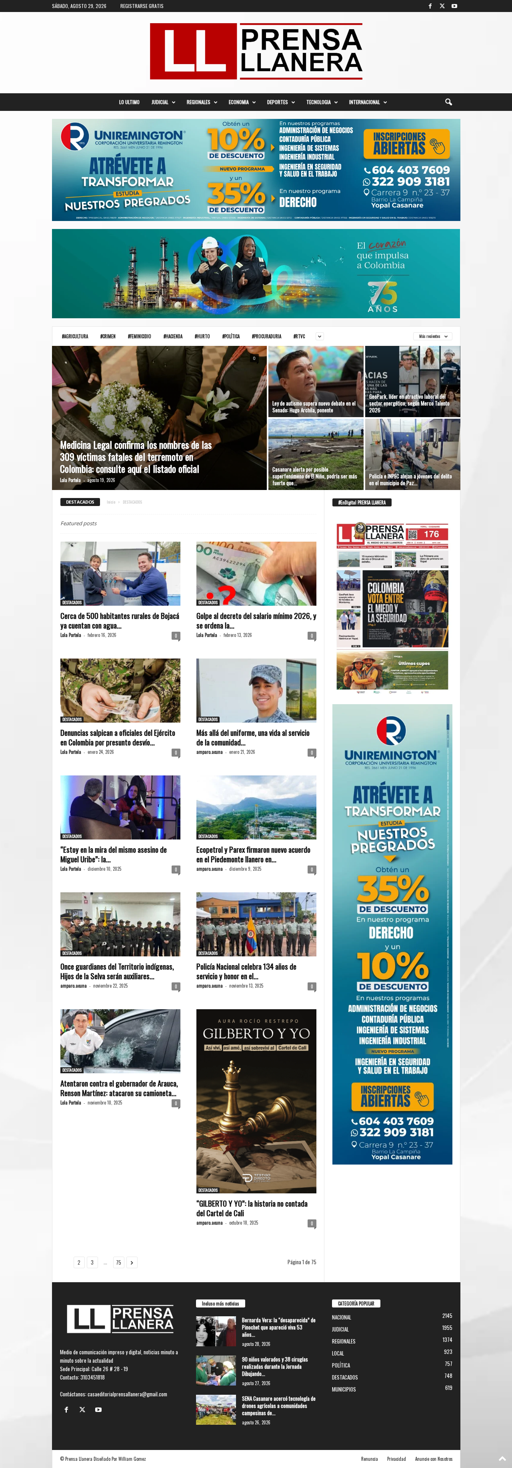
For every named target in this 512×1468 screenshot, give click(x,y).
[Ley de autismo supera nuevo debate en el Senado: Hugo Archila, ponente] (316, 381)
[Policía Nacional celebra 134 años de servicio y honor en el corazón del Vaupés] (256, 924)
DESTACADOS (72, 602)
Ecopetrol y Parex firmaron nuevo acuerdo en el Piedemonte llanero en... (253, 853)
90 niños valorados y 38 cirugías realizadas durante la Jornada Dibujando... (275, 1366)
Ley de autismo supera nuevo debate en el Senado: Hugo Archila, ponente (314, 406)
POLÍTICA (341, 1365)
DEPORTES (277, 101)
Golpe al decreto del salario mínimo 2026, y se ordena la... (256, 620)
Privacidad (396, 1459)
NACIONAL (341, 1317)
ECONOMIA (239, 101)
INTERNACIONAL (364, 101)
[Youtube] (454, 6)
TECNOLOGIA (318, 101)
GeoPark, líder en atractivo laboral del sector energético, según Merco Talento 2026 (409, 403)
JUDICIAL (160, 101)
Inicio (111, 502)
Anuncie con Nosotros (434, 1459)
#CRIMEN (108, 336)
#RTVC (299, 336)
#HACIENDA (173, 336)
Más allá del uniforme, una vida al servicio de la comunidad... (253, 737)
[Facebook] (430, 6)
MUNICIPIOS (344, 1389)
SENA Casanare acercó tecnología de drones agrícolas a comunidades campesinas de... (279, 1405)
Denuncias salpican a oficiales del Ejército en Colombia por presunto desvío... (117, 737)
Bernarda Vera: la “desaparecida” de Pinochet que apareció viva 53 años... (279, 1327)
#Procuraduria (266, 336)
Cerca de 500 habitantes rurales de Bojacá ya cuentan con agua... (119, 620)
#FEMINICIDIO (139, 336)
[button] (448, 102)
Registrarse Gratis (142, 5)
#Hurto (202, 336)
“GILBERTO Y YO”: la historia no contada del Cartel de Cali (252, 1207)
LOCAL (338, 1353)
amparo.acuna (209, 752)
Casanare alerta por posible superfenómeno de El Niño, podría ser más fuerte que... (314, 476)
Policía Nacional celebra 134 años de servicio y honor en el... (246, 970)
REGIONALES (198, 101)
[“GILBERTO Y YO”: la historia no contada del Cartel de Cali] (256, 1101)
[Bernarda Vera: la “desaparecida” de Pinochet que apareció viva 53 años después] (216, 1331)
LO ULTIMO (129, 101)
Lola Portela (70, 480)
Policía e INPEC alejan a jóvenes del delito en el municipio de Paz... (410, 479)
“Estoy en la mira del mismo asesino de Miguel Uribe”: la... (113, 853)
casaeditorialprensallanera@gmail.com (127, 1394)
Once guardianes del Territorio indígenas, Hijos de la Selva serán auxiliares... (117, 970)
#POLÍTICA (231, 336)
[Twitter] (442, 6)
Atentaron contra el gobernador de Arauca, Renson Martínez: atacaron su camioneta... (119, 1087)
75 (118, 1262)
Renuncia (369, 1459)
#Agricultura (75, 336)
